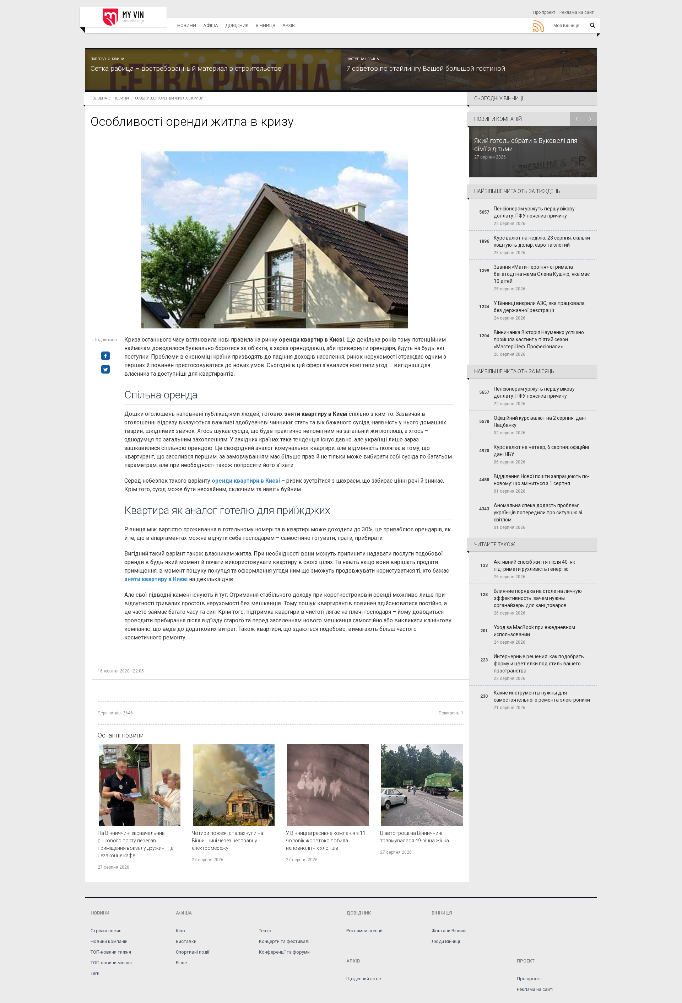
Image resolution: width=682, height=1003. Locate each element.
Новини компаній (109, 941)
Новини (186, 25)
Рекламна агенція (365, 930)
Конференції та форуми (284, 952)
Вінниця (265, 25)
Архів (288, 25)
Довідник (237, 25)
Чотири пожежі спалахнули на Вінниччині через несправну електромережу (227, 840)
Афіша (210, 25)
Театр (265, 930)
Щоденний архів (363, 978)
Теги (95, 973)
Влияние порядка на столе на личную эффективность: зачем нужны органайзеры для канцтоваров (538, 598)
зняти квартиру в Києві (156, 579)
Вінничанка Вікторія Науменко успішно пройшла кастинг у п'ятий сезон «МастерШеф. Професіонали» (539, 339)
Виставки (186, 941)
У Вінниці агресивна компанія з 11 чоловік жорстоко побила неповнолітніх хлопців (326, 840)
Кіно (180, 930)
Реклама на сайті (577, 12)
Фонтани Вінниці (449, 930)
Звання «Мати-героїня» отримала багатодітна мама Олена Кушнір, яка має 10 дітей (542, 274)
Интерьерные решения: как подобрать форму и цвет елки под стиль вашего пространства (539, 664)
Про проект (544, 12)
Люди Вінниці (446, 941)
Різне (181, 962)
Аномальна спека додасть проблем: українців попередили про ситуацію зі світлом (538, 512)
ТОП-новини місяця (111, 962)
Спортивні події (192, 952)
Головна (99, 98)
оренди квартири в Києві (246, 480)
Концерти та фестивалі (284, 941)
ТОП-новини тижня (111, 952)
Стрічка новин (106, 930)
